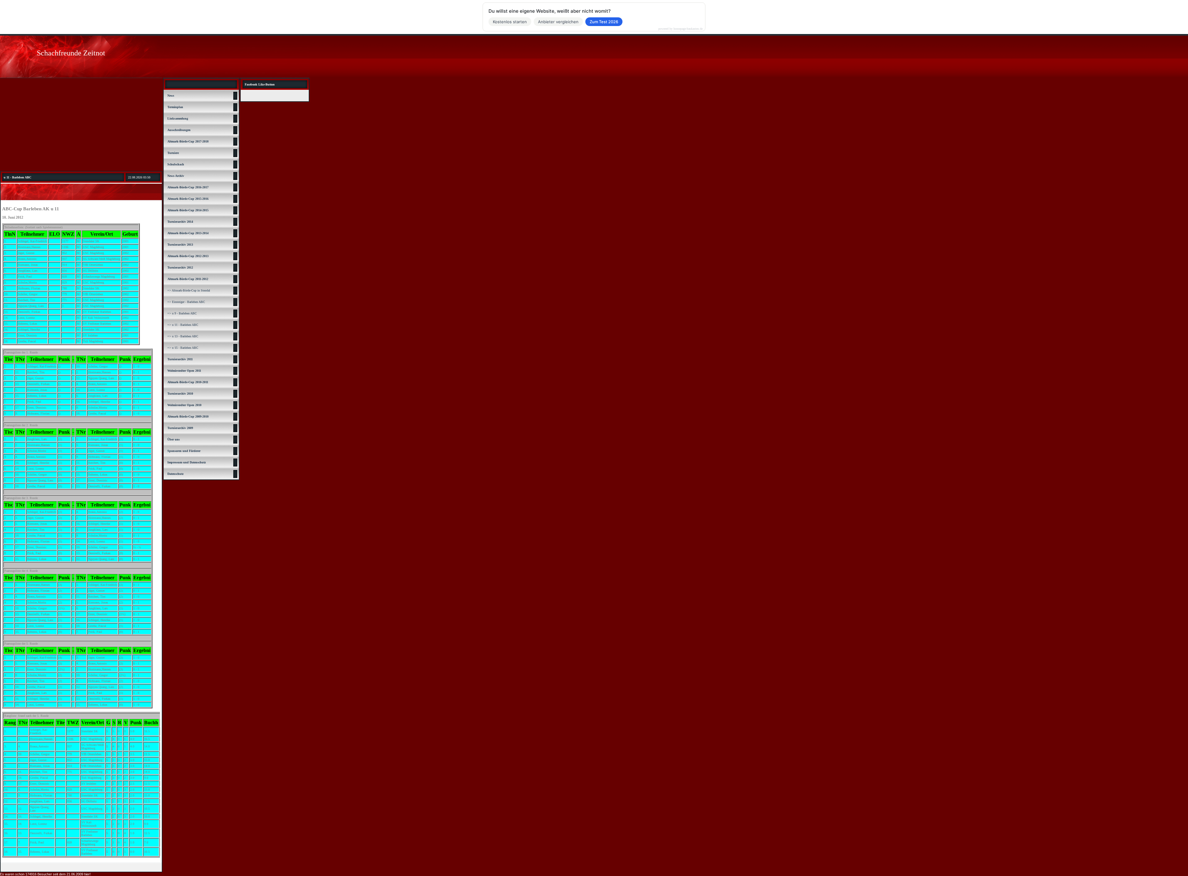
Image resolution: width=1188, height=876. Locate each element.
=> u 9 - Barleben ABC (182, 313)
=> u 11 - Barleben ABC (182, 324)
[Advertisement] (81, 124)
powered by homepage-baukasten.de (680, 28)
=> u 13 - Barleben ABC (182, 336)
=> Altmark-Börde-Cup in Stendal (188, 290)
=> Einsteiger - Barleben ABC (186, 302)
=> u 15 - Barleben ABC (182, 347)
